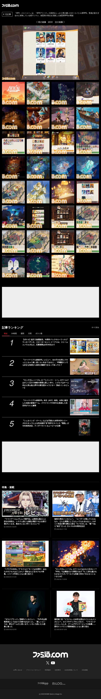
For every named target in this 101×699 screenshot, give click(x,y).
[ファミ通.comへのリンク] (10, 5)
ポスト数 (38, 333)
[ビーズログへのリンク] (58, 683)
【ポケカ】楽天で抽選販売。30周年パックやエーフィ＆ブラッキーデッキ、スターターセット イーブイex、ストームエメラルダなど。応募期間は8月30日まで (45, 342)
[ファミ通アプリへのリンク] (43, 683)
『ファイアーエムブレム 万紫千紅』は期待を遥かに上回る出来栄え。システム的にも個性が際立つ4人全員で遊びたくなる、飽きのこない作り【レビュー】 (25, 521)
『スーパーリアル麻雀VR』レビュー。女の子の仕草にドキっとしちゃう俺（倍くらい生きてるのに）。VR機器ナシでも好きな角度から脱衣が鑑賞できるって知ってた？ (45, 362)
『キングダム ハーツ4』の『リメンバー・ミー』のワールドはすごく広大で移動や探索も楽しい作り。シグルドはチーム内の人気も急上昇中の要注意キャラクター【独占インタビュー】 (45, 384)
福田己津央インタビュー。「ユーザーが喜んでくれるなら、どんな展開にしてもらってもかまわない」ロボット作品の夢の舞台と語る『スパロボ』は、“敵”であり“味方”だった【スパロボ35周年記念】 (75, 522)
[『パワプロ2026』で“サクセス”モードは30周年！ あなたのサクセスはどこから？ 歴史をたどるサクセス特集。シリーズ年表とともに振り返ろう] (25, 554)
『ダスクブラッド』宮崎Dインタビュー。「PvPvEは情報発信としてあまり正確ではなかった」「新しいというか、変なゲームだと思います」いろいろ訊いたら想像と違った (25, 623)
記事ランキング (12, 327)
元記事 (8, 14)
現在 (5, 333)
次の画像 (59, 22)
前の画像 (42, 22)
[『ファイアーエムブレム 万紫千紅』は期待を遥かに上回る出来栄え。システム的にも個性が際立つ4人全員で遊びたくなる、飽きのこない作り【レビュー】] (25, 504)
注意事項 (58, 670)
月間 (30, 333)
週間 (22, 333)
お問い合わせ (17, 670)
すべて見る (95, 327)
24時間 (14, 333)
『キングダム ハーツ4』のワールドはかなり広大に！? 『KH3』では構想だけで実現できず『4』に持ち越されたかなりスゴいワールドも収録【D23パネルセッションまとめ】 (75, 572)
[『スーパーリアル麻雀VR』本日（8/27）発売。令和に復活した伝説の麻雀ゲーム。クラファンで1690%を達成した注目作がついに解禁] (84, 407)
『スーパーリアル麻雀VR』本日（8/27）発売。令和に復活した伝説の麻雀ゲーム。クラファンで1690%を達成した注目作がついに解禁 (45, 403)
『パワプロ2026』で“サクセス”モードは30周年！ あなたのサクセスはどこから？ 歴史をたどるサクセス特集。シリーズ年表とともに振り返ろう (25, 571)
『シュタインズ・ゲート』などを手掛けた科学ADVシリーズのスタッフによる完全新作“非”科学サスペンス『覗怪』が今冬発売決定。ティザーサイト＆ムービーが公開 (45, 423)
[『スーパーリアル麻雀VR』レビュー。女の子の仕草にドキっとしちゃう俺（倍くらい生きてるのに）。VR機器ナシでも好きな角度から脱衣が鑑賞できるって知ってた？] (84, 366)
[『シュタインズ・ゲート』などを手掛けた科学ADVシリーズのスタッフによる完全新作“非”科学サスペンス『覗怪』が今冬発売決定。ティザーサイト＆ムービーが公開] (84, 427)
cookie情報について (71, 670)
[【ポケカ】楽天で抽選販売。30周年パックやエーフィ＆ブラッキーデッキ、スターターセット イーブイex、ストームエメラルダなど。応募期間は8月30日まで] (84, 346)
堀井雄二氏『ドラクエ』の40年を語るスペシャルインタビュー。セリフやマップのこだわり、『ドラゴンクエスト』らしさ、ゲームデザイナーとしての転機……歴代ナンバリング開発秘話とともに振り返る (75, 623)
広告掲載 (85, 670)
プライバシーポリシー (33, 670)
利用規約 (48, 670)
